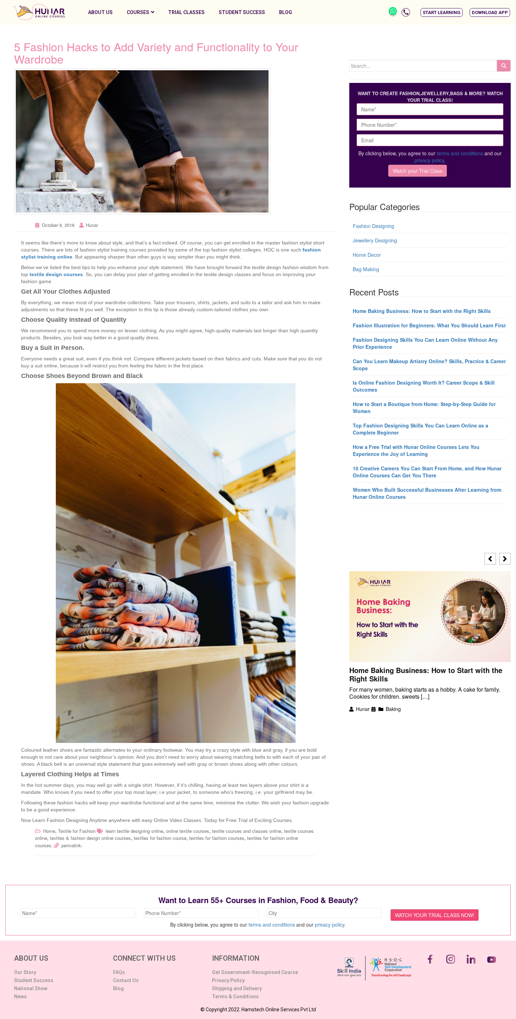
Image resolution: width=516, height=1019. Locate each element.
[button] (442, 12)
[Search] (504, 66)
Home (49, 831)
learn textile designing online (134, 831)
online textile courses (187, 831)
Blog (285, 12)
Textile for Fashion (76, 831)
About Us (100, 12)
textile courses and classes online (246, 831)
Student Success (242, 12)
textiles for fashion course (160, 838)
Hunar (92, 225)
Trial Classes (186, 12)
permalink (71, 845)
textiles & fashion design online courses (90, 838)
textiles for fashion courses (216, 838)
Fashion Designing (373, 225)
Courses (138, 12)
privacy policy (429, 160)
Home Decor (367, 254)
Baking (393, 709)
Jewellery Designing (375, 240)
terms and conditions (460, 153)
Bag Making (366, 269)
